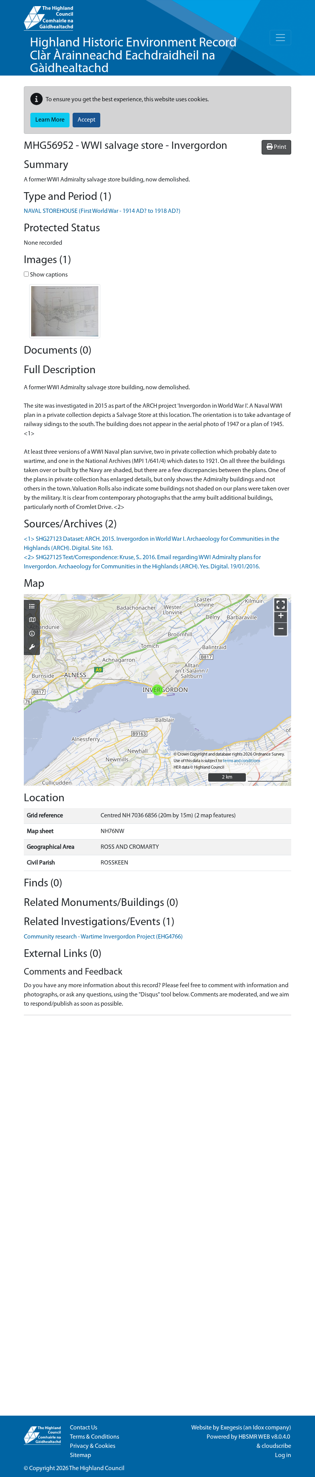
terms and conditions (241, 761)
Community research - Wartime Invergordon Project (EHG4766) (103, 937)
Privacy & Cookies (92, 1446)
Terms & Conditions (94, 1437)
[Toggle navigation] (280, 37)
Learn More (50, 120)
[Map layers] (32, 607)
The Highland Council (96, 1468)
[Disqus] (157, 1117)
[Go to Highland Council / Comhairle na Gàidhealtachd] (48, 15)
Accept (86, 120)
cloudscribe (276, 1446)
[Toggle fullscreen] (280, 604)
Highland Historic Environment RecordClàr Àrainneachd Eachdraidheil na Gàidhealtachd (133, 56)
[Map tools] (32, 648)
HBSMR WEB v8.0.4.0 (265, 1437)
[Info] (32, 634)
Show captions (48, 275)
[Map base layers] (32, 620)
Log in (283, 1455)
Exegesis (231, 1428)
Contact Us (83, 1428)
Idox (258, 1428)
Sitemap (80, 1455)
